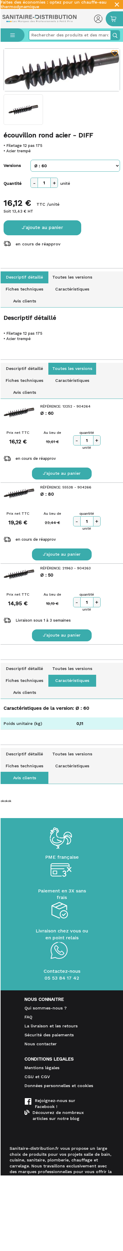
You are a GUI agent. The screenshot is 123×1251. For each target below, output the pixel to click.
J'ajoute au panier (42, 227)
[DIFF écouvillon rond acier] (62, 70)
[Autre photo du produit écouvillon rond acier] (23, 109)
